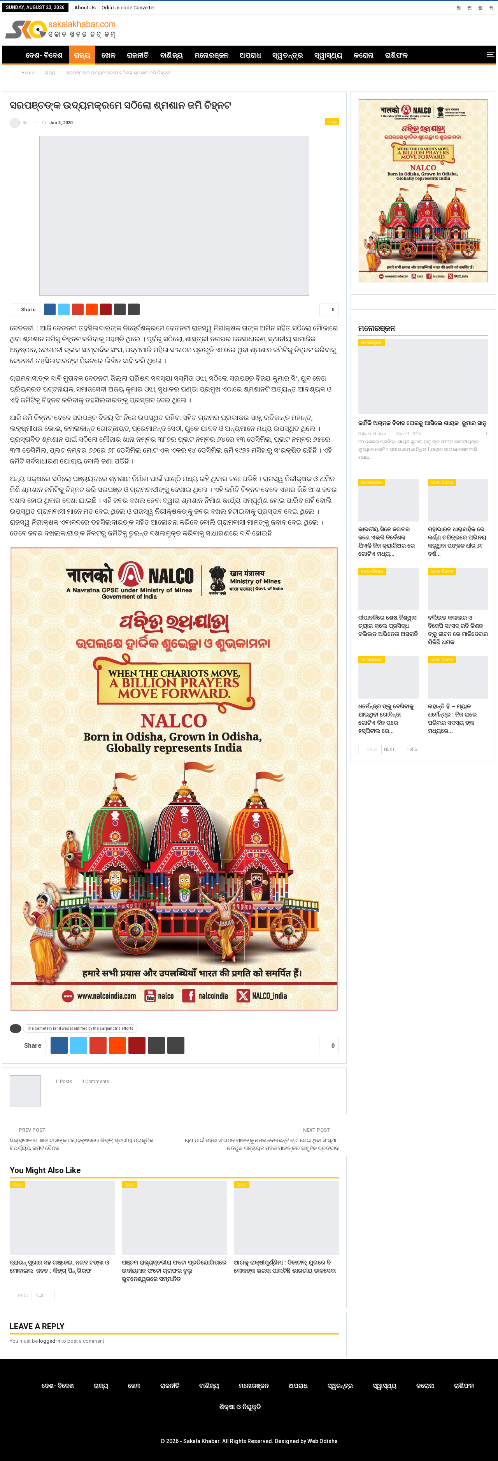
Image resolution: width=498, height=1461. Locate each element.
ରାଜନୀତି (138, 55)
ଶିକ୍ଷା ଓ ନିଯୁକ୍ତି (240, 1406)
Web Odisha (322, 1441)
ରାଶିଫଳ (396, 55)
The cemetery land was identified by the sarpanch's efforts (80, 1028)
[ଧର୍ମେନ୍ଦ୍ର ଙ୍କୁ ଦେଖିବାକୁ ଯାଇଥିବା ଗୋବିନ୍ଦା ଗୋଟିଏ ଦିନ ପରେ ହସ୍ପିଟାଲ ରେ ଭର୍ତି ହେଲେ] (388, 677)
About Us (85, 8)
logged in (49, 1341)
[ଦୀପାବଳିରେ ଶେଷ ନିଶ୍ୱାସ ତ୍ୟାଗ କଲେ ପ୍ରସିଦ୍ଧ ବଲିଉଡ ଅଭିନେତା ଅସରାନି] (388, 589)
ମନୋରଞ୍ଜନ (212, 55)
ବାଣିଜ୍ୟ (171, 55)
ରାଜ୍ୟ (82, 55)
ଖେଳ (109, 55)
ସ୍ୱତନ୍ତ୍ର (287, 55)
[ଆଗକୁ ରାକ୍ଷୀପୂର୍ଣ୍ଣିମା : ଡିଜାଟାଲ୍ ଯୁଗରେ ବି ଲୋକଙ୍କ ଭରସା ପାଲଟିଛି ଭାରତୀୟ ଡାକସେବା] (286, 1218)
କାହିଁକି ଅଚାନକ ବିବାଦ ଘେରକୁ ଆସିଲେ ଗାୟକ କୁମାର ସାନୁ (422, 423)
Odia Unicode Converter (128, 8)
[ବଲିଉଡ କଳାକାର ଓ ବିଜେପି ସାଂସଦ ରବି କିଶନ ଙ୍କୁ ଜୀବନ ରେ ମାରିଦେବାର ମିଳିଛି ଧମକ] (458, 589)
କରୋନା (364, 55)
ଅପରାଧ (250, 55)
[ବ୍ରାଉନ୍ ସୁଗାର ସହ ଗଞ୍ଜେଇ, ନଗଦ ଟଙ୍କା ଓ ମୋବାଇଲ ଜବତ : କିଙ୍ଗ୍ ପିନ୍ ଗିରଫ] (62, 1218)
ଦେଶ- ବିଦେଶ (44, 55)
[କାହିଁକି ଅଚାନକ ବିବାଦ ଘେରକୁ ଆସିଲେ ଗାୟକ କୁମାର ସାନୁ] (423, 376)
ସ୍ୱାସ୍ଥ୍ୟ (328, 55)
